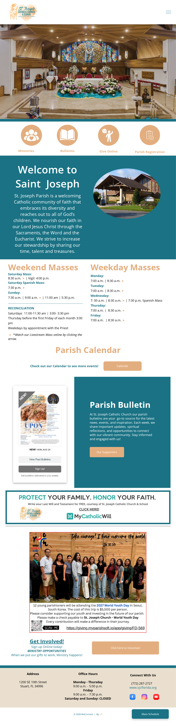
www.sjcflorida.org (143, 687)
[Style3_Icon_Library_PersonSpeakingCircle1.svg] (109, 146)
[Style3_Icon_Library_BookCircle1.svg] (67, 146)
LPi (101, 714)
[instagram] (144, 697)
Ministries (26, 151)
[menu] (168, 12)
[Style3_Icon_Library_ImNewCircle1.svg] (31, 146)
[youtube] (156, 697)
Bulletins (67, 151)
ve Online (110, 151)
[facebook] (132, 697)
